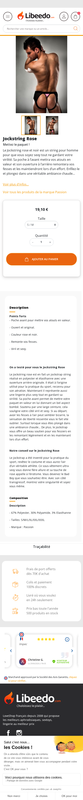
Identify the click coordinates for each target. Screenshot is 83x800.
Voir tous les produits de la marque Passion (35, 192)
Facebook (8, 733)
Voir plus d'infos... (16, 184)
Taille (41, 218)
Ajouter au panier (45, 259)
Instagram (19, 733)
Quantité (41, 235)
